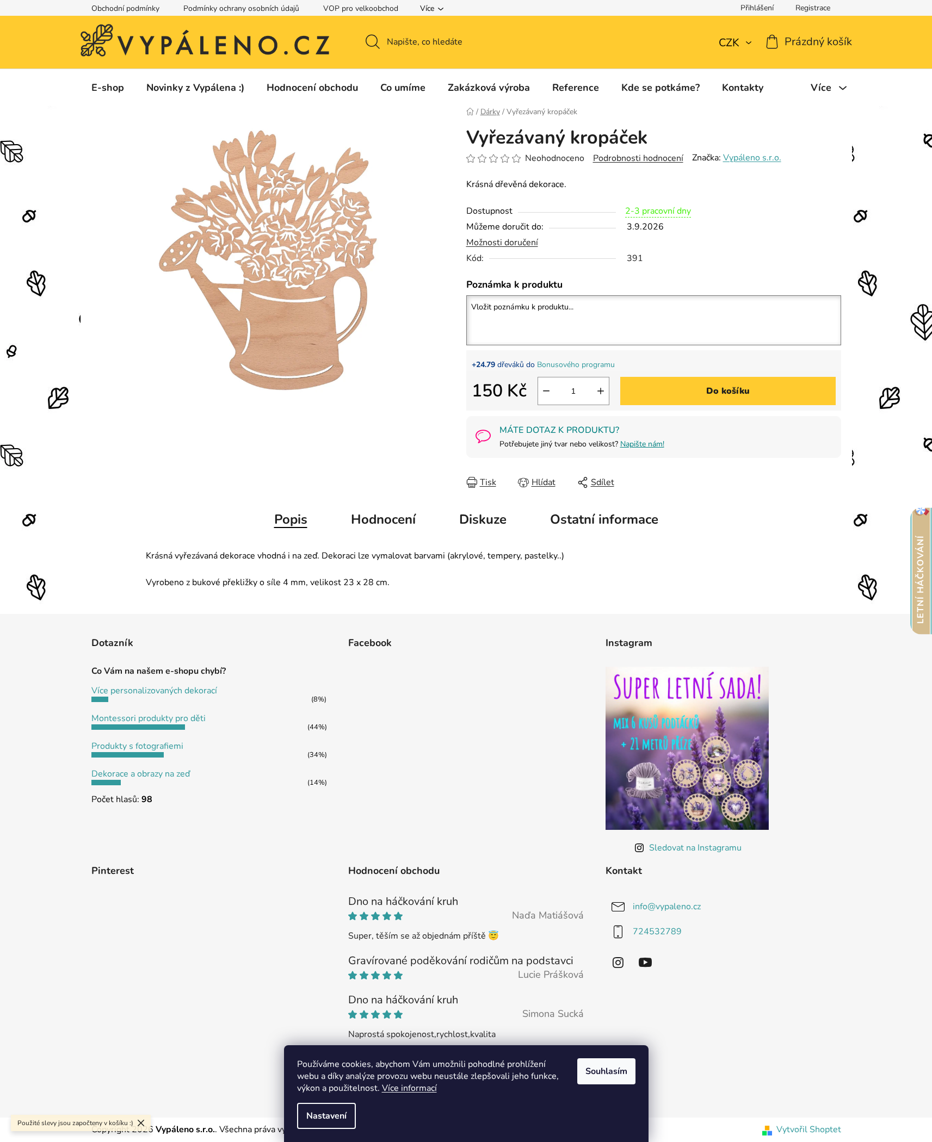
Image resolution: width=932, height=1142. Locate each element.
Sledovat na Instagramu (695, 848)
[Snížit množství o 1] (546, 391)
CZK (730, 42)
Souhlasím (606, 1071)
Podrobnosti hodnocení (638, 158)
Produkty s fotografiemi (137, 746)
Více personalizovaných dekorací (154, 691)
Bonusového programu (576, 364)
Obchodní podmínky (125, 8)
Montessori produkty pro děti (148, 718)
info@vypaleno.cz (667, 907)
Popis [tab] (290, 519)
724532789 (657, 932)
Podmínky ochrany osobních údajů (241, 8)
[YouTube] (645, 962)
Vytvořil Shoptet (808, 1129)
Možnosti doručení (502, 243)
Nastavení (326, 1116)
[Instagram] (618, 962)
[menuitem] (108, 87)
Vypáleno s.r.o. (752, 158)
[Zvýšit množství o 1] (600, 391)
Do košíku (728, 391)
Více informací (409, 1088)
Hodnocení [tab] (383, 519)
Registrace (812, 8)
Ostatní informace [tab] (604, 519)
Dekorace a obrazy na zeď (140, 774)
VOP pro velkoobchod (360, 8)
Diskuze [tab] (483, 519)
